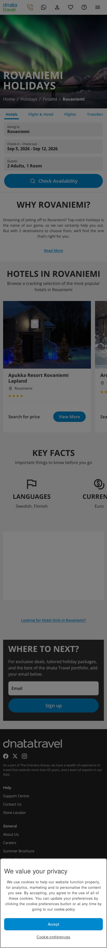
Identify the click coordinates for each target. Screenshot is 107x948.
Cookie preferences (53, 936)
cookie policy (64, 909)
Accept (53, 924)
